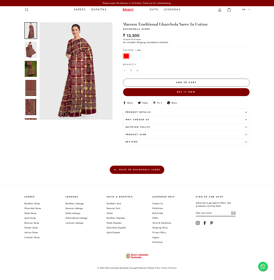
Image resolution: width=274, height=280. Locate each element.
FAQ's (155, 217)
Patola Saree (30, 213)
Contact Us (157, 203)
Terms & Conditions (161, 222)
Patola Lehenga (73, 213)
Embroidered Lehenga (77, 217)
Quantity (130, 64)
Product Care (136, 134)
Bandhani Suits (114, 203)
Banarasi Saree (31, 222)
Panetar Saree (31, 227)
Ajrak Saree (30, 217)
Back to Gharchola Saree (139, 169)
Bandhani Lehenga (75, 203)
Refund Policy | (155, 268)
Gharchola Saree (32, 208)
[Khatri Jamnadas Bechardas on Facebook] (205, 223)
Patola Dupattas (114, 222)
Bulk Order (157, 213)
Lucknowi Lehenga (74, 222)
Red (126, 56)
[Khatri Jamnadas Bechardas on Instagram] (198, 223)
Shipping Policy (138, 127)
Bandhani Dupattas (116, 217)
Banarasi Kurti (114, 208)
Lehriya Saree (31, 232)
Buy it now (186, 91)
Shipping (141, 42)
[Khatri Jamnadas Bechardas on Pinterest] (211, 223)
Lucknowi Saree (32, 237)
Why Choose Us (137, 119)
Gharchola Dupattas (116, 227)
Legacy (155, 237)
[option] (137, 3)
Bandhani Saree (32, 203)
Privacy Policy (159, 232)
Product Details (138, 112)
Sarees (80, 9)
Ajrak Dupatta (113, 232)
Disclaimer (157, 242)
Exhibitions (157, 208)
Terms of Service (169, 268)
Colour (131, 50)
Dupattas (99, 9)
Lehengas (172, 9)
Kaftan (110, 213)
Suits (154, 9)
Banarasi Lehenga (74, 208)
